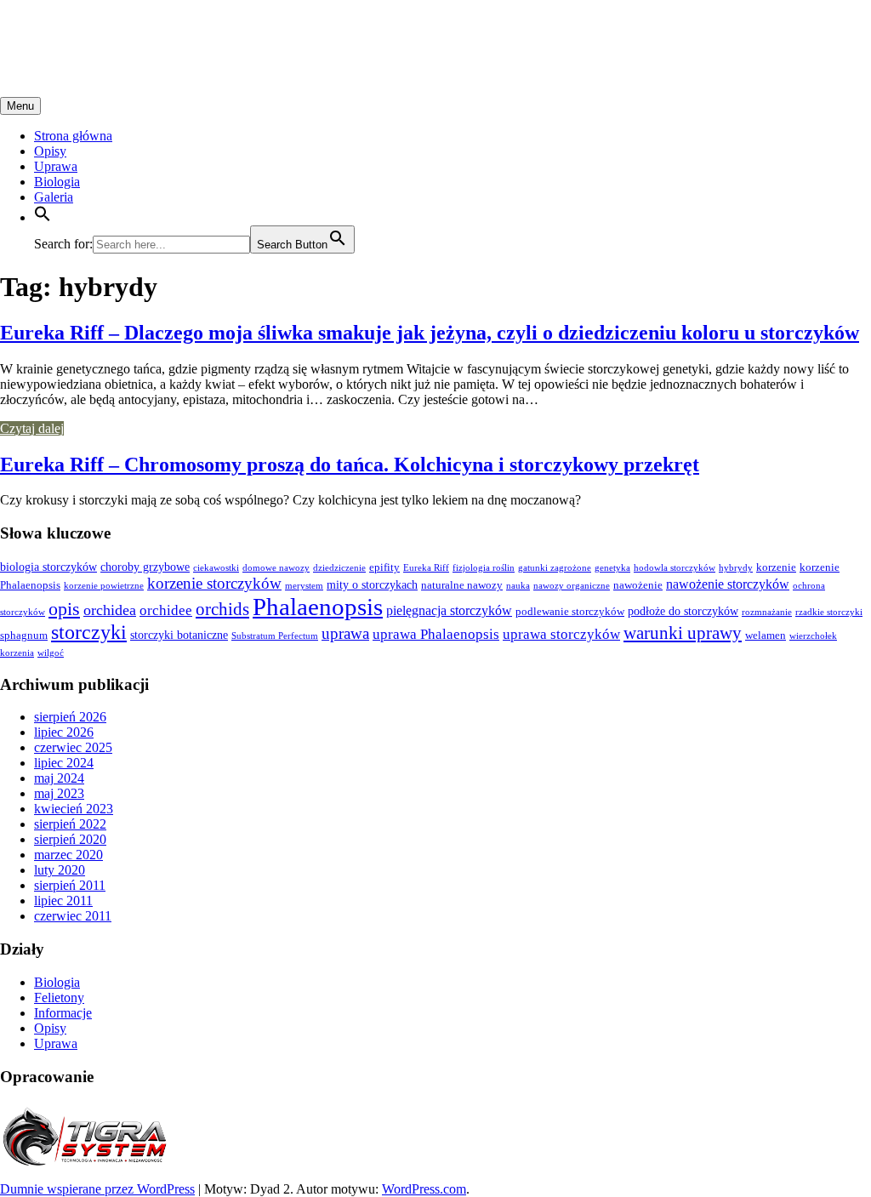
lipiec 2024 (64, 762)
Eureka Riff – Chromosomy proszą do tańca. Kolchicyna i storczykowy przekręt (349, 464)
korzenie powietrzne (104, 585)
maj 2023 (59, 793)
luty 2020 (59, 870)
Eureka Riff (426, 568)
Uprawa (55, 166)
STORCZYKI (81, 33)
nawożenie (638, 585)
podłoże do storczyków (683, 611)
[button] (42, 217)
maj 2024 (59, 778)
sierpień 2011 (69, 885)
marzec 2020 (68, 854)
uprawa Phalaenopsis (436, 634)
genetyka (612, 568)
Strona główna (73, 135)
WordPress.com (424, 1189)
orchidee (165, 610)
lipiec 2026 (64, 732)
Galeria (53, 197)
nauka (518, 585)
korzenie (776, 567)
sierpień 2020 (70, 839)
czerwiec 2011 (72, 916)
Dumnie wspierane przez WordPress (97, 1189)
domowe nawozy (276, 568)
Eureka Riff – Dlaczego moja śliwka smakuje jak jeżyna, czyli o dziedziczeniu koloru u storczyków (429, 333)
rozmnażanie (767, 612)
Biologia (57, 181)
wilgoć (50, 653)
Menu (20, 106)
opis (64, 608)
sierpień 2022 (70, 824)
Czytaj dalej (32, 428)
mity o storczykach (372, 584)
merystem (304, 585)
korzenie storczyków (214, 583)
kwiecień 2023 (73, 808)
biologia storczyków (48, 566)
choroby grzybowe (145, 566)
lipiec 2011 (63, 900)
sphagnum (24, 635)
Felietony (59, 997)
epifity (384, 567)
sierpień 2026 (70, 717)
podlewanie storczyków (569, 612)
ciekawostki (216, 568)
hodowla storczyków (674, 568)
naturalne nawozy (462, 585)
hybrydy (736, 568)
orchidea (109, 609)
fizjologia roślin (484, 568)
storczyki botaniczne (179, 634)
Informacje (63, 1013)
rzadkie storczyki (828, 612)
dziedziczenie (339, 568)
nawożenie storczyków (727, 584)
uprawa (345, 633)
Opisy (50, 151)
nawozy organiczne (571, 585)
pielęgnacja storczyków (449, 610)
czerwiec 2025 (73, 747)
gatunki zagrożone (554, 568)
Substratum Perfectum (274, 636)
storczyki (89, 632)
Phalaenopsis (318, 606)
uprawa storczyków (561, 634)
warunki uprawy (682, 633)
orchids (222, 609)
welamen (765, 635)
